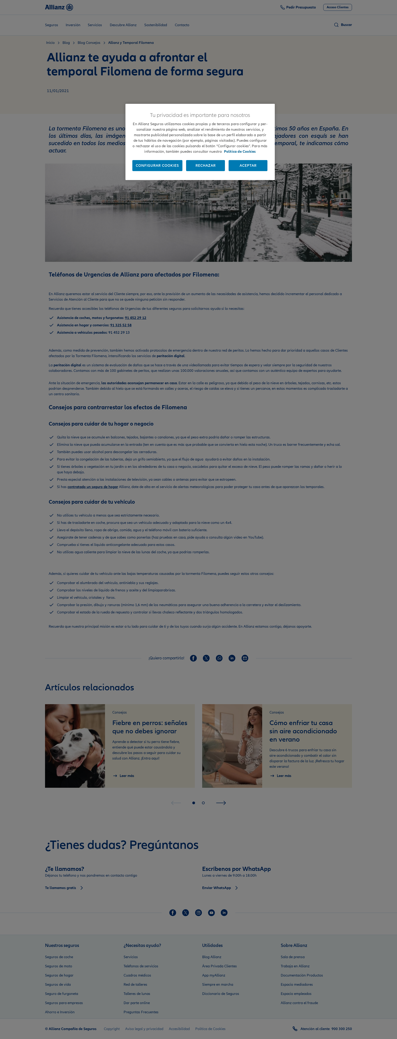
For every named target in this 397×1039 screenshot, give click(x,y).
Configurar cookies (157, 165)
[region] (200, 142)
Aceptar (248, 165)
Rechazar (206, 165)
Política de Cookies (240, 151)
